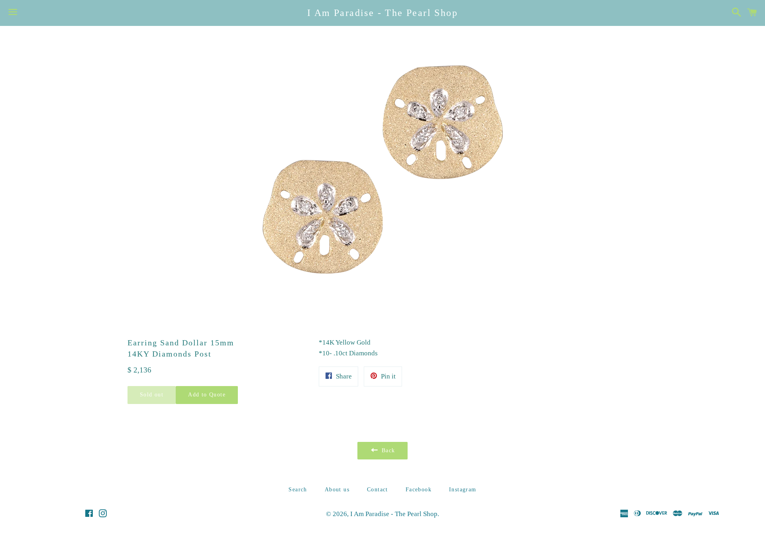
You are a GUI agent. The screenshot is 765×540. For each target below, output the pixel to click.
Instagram (463, 490)
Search (297, 490)
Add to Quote (207, 395)
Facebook (419, 490)
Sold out (151, 395)
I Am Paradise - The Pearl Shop (382, 13)
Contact (377, 490)
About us (337, 490)
